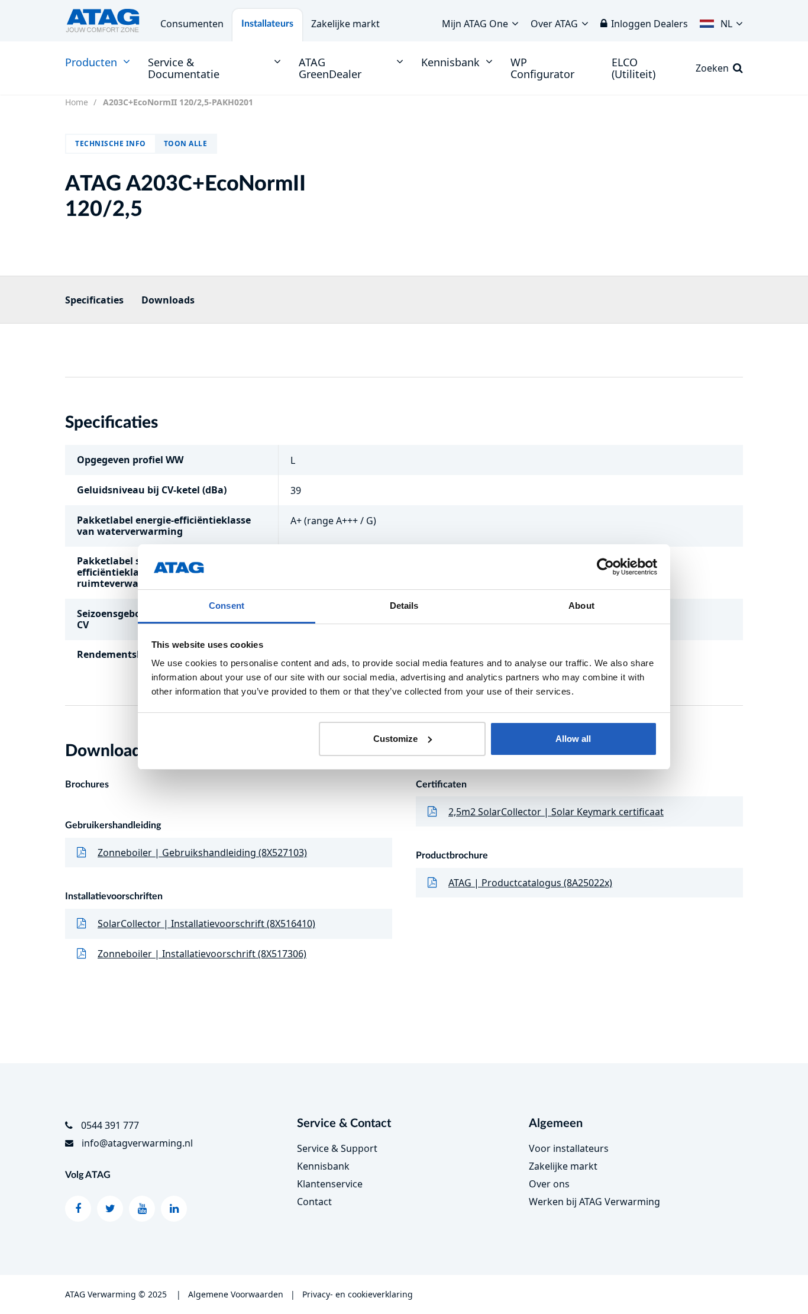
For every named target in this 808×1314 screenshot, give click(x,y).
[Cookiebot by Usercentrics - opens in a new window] (605, 567)
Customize (395, 739)
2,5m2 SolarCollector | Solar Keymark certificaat (556, 811)
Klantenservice (330, 1183)
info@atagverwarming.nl (137, 1143)
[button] (721, 20)
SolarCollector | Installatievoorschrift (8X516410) (206, 923)
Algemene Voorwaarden (235, 1294)
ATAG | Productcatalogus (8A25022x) (530, 882)
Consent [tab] (226, 605)
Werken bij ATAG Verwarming (594, 1201)
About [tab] (581, 605)
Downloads (168, 299)
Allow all (573, 739)
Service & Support (337, 1148)
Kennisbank (323, 1166)
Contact (314, 1201)
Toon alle (186, 143)
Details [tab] (404, 605)
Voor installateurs (569, 1148)
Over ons (549, 1183)
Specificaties (94, 299)
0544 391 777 (110, 1125)
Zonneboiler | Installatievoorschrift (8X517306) (202, 953)
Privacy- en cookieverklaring (357, 1294)
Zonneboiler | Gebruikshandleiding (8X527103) (202, 852)
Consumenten (192, 23)
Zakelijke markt (345, 23)
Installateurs (267, 23)
